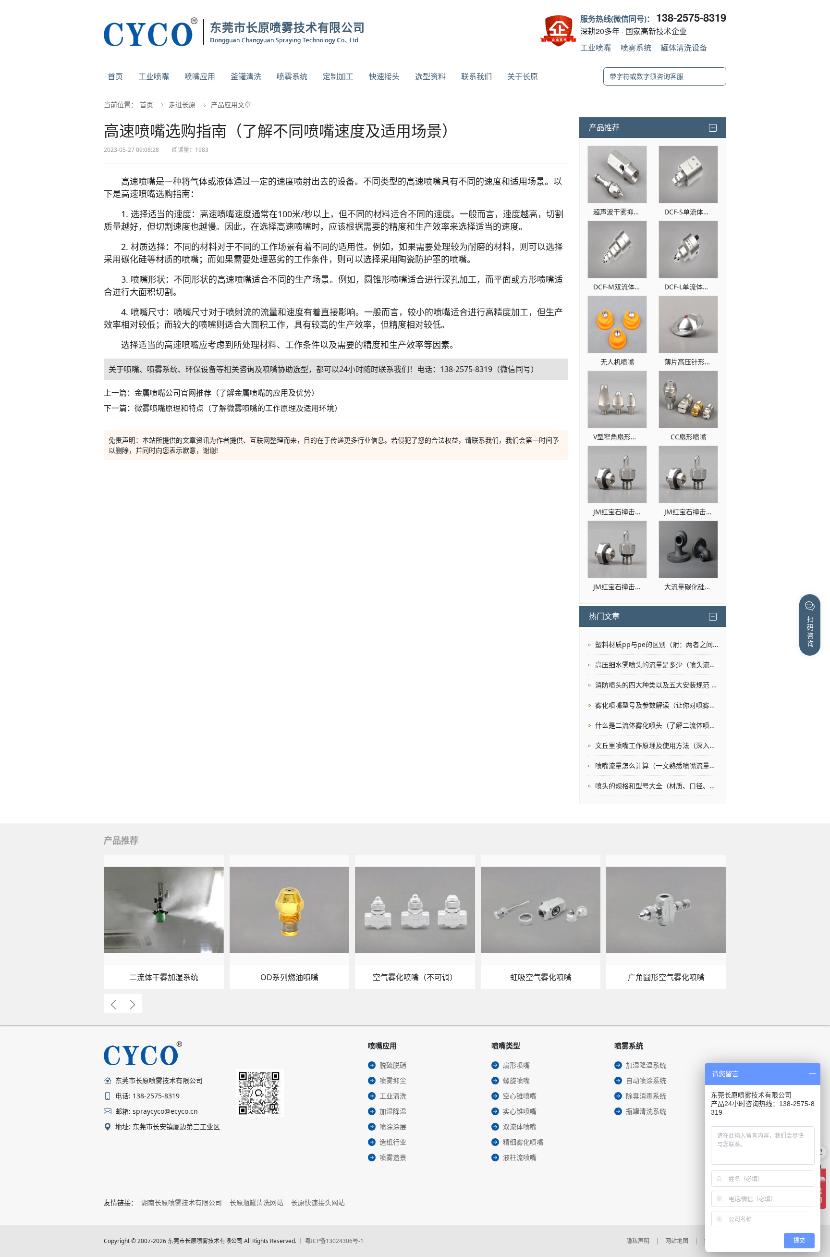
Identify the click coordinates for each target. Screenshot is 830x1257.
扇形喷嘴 (516, 1065)
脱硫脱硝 (392, 1065)
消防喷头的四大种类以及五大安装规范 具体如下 (656, 684)
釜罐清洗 (246, 76)
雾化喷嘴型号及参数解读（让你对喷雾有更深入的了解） (656, 704)
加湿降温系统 (646, 1065)
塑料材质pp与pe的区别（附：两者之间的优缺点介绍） (656, 644)
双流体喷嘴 (520, 1126)
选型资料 (430, 76)
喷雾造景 (392, 1157)
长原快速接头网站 (318, 1202)
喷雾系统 (636, 47)
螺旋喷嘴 (516, 1080)
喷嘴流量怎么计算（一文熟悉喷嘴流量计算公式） (656, 765)
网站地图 (676, 1241)
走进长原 (182, 104)
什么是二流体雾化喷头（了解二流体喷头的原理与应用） (656, 725)
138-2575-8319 (691, 17)
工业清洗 (392, 1095)
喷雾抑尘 (392, 1080)
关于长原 (522, 76)
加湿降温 (392, 1111)
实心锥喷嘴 (520, 1111)
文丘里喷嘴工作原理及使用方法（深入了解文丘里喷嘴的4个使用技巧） (656, 745)
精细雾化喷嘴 (523, 1141)
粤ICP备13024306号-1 (334, 1241)
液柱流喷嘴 (520, 1157)
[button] (113, 1003)
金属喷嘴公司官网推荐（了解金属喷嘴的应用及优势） (226, 392)
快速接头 (384, 76)
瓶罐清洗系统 (646, 1111)
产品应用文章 (231, 104)
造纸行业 (392, 1141)
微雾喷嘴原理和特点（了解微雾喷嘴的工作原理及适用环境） (238, 408)
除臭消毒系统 (646, 1095)
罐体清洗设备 (684, 47)
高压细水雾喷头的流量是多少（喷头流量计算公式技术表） (656, 664)
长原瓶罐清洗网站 (256, 1202)
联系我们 (476, 76)
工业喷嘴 (595, 47)
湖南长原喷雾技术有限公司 (181, 1202)
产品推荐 (604, 127)
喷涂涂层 (392, 1126)
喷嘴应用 (199, 76)
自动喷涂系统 (646, 1080)
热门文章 (604, 616)
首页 (115, 76)
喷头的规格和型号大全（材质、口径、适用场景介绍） (656, 785)
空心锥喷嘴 (520, 1095)
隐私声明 (637, 1241)
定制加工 (338, 76)
